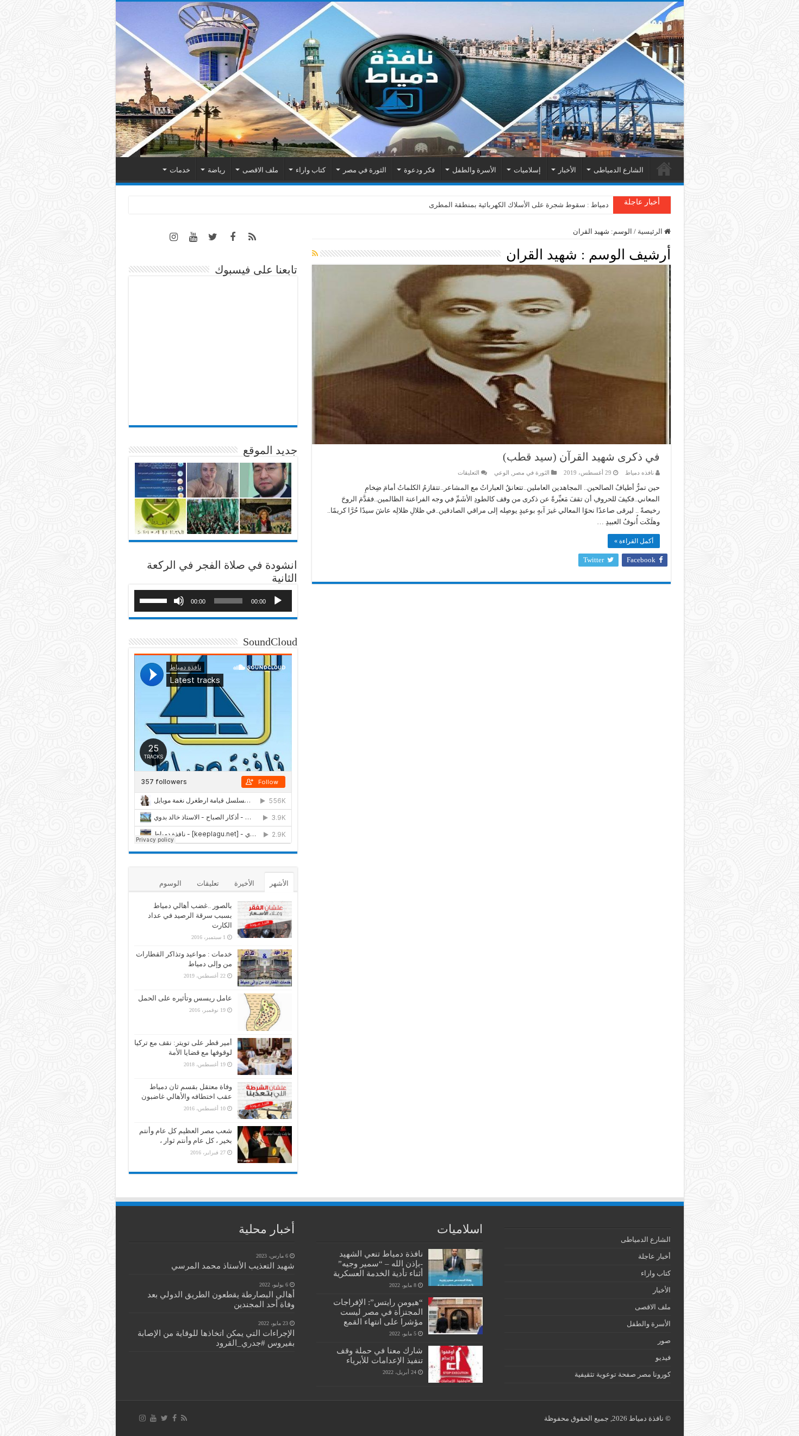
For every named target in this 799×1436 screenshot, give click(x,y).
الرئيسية (664, 168)
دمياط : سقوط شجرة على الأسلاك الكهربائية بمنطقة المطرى (519, 205)
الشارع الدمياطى (619, 170)
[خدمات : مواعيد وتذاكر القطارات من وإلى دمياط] (265, 967)
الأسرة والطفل (474, 170)
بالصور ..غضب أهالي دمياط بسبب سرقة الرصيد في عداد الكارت (190, 915)
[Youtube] (193, 237)
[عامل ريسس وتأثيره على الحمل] (265, 1012)
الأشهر (279, 883)
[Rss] (252, 237)
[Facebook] (232, 237)
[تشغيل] (277, 600)
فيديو (663, 1357)
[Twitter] (213, 237)
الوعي (501, 472)
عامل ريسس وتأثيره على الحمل (185, 998)
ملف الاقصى (260, 170)
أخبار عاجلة (654, 1256)
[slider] (155, 600)
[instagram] (174, 237)
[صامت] (178, 600)
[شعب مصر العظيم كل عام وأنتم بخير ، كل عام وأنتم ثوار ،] (265, 1144)
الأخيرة (244, 883)
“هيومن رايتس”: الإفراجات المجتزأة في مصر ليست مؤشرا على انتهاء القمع (378, 1311)
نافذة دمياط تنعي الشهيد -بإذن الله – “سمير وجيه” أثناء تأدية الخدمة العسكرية (378, 1263)
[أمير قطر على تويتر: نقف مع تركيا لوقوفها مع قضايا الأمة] (265, 1056)
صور (664, 1340)
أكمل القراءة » (633, 541)
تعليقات (208, 883)
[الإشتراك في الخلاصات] (315, 254)
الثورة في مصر (364, 170)
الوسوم (170, 883)
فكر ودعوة (419, 170)
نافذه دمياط (639, 472)
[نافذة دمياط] (400, 79)
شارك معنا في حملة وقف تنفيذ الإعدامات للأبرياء (379, 1355)
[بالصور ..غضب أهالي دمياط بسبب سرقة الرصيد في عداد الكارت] (265, 919)
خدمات (180, 170)
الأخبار (567, 170)
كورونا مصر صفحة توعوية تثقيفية (623, 1374)
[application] (213, 601)
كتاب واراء (311, 170)
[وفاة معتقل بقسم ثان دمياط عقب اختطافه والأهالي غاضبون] (265, 1100)
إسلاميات (527, 170)
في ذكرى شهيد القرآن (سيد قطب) (581, 457)
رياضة (216, 170)
